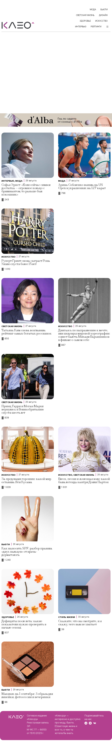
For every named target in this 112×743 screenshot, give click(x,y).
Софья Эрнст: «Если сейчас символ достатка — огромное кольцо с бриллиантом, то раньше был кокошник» (25, 190)
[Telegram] (85, 723)
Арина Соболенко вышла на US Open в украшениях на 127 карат (82, 186)
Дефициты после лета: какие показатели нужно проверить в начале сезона (23, 624)
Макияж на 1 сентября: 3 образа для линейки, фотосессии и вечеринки (27, 695)
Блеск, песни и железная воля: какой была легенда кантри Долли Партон (84, 480)
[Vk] (94, 723)
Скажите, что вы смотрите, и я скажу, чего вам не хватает (80, 622)
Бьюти (5, 544)
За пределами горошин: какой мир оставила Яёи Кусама (26, 480)
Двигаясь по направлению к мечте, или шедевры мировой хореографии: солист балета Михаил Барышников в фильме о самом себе (84, 335)
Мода (18, 181)
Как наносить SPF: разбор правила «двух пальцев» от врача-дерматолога (26, 551)
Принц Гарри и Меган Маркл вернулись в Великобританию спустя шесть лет (22, 409)
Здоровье (7, 617)
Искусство (8, 257)
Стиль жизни (66, 617)
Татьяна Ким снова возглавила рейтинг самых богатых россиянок (26, 332)
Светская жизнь (11, 326)
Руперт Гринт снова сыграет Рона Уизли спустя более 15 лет (25, 262)
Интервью (7, 181)
